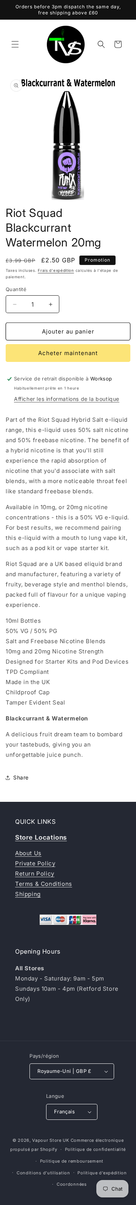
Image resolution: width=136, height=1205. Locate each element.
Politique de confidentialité (95, 1149)
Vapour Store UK (50, 1140)
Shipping (28, 894)
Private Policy (35, 863)
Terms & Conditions (43, 883)
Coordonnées (72, 1184)
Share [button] (21, 777)
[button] (15, 44)
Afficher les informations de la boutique (66, 399)
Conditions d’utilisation (43, 1172)
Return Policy (34, 873)
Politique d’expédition (102, 1172)
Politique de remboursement (72, 1161)
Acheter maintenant (68, 353)
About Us (28, 853)
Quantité (16, 289)
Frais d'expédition (56, 270)
